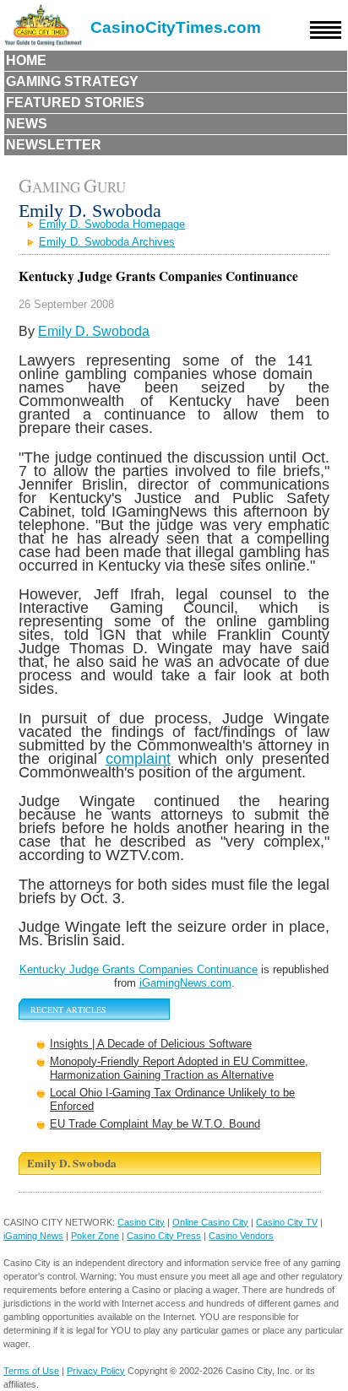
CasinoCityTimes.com (175, 27)
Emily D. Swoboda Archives (107, 241)
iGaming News (33, 1236)
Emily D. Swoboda (94, 331)
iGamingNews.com (185, 983)
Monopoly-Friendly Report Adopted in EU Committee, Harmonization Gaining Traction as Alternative (179, 1068)
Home (26, 60)
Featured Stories (75, 102)
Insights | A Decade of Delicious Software (151, 1043)
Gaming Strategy (72, 81)
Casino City (141, 1222)
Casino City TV (287, 1222)
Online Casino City (210, 1222)
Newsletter (53, 145)
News (26, 123)
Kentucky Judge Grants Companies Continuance (138, 969)
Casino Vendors (241, 1236)
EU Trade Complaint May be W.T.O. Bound (155, 1124)
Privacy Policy (96, 1371)
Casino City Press (164, 1236)
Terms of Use (31, 1371)
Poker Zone (95, 1236)
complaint (138, 758)
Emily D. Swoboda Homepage (112, 224)
